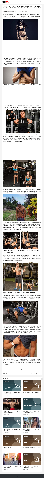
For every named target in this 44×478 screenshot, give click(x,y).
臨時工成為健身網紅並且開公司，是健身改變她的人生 (31, 430)
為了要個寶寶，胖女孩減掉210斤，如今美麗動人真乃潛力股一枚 (31, 448)
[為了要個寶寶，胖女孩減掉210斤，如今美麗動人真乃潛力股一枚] (32, 440)
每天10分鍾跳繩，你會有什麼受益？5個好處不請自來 (12, 467)
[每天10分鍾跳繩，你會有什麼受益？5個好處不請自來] (12, 459)
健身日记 (5, 11)
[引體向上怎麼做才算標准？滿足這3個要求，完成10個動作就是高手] (12, 404)
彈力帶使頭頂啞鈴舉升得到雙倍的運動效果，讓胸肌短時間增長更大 (31, 411)
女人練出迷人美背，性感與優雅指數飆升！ (31, 393)
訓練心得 (19, 11)
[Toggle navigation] (40, 2)
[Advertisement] (22, 49)
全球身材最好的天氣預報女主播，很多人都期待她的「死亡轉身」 (12, 393)
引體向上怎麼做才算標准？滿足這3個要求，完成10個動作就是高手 (12, 411)
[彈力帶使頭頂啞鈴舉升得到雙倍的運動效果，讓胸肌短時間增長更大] (32, 404)
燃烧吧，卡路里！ (8, 447)
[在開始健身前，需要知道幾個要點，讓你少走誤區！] (12, 422)
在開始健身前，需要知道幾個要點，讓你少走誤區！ (12, 430)
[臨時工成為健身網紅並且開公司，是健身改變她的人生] (32, 422)
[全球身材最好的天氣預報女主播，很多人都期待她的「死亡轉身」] (12, 385)
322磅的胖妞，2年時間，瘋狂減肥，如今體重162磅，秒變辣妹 (31, 467)
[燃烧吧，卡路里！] (12, 440)
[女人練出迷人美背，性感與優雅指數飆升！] (32, 385)
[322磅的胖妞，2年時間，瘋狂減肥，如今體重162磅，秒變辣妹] (32, 459)
